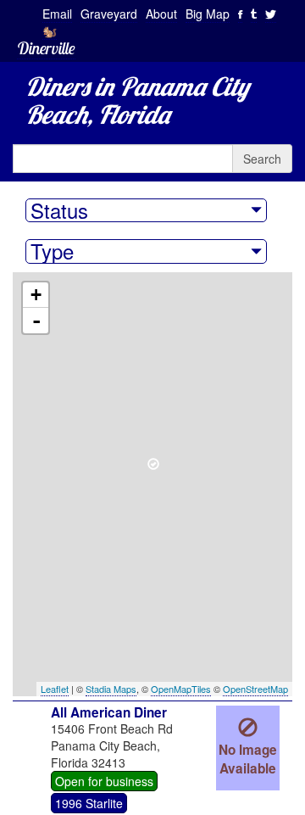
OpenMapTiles (181, 688)
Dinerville (46, 48)
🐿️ (49, 30)
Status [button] (59, 210)
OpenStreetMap (255, 688)
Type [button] (52, 251)
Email (57, 13)
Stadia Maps (111, 688)
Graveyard (108, 13)
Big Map (208, 13)
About (161, 13)
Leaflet (55, 688)
